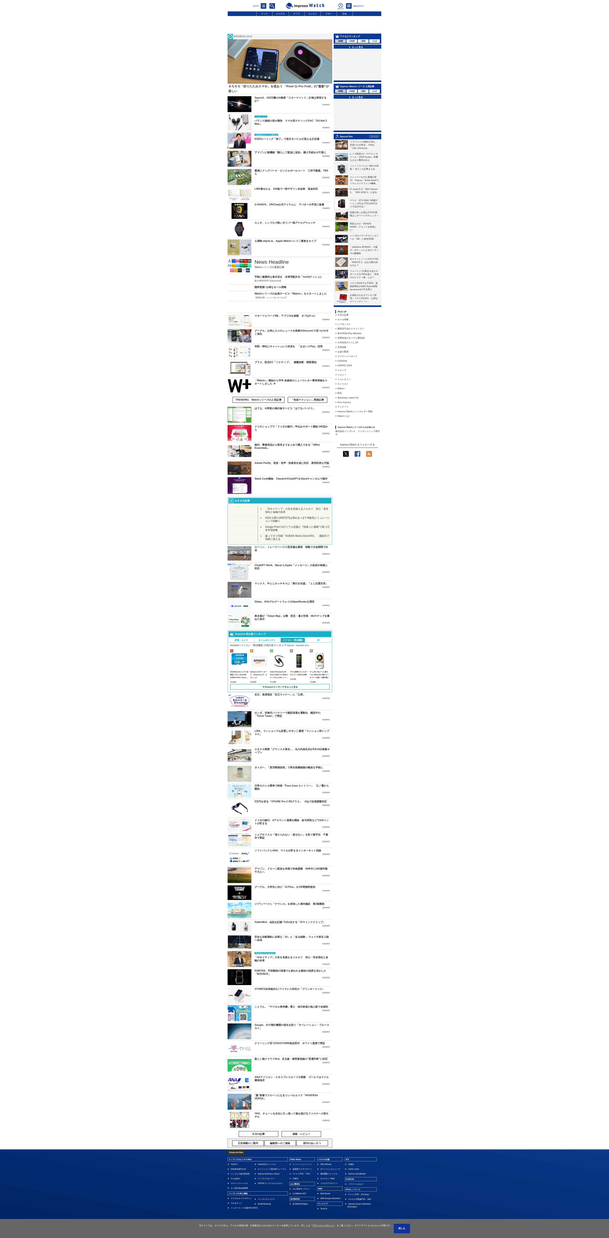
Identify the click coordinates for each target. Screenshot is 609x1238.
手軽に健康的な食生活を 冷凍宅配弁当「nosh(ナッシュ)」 (289, 276)
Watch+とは (343, 430)
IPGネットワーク (353, 1201)
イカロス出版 (324, 1171)
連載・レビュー (301, 1145)
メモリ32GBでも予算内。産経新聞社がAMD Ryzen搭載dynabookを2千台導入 (364, 300)
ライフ (296, 13)
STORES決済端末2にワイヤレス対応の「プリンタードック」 (290, 1000)
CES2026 (342, 375)
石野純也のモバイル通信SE (351, 352)
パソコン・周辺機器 (293, 651)
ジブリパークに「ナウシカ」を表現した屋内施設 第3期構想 (289, 915)
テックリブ (323, 1215)
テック (264, 13)
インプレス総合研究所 (240, 1185)
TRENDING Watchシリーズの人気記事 (258, 411)
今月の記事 (343, 329)
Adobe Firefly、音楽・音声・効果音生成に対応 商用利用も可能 (292, 474)
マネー (328, 13)
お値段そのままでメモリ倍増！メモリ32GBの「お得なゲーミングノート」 (364, 312)
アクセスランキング (350, 36)
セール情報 (343, 334)
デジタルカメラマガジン (241, 1210)
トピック (341, 384)
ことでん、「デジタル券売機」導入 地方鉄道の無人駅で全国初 (291, 1018)
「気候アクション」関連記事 (307, 411)
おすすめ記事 (242, 512)
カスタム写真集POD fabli (359, 1211)
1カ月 (374, 41)
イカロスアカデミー (328, 1195)
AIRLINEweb (325, 1176)
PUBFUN (350, 1191)
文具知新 (341, 361)
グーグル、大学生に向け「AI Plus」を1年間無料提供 (285, 898)
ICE (347, 1171)
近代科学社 (295, 1211)
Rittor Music (295, 1171)
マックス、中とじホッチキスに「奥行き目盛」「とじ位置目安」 (291, 595)
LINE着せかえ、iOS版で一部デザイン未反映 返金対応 (286, 188)
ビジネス (280, 13)
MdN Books (325, 1205)
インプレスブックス (266, 1211)
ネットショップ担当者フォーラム (272, 1181)
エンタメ (312, 13)
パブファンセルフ (355, 1196)
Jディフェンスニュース (330, 1181)
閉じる (402, 1228)
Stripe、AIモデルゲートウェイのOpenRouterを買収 (284, 613)
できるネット (236, 1215)
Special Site (346, 151)
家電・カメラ (241, 651)
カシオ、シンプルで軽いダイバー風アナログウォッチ (285, 222)
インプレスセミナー (266, 1190)
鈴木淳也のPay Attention (349, 348)
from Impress (344, 417)
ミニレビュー (344, 394)
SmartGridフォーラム (267, 1176)
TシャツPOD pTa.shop (358, 1206)
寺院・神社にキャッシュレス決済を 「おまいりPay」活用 (289, 358)
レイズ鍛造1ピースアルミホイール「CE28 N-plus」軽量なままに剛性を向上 (364, 171)
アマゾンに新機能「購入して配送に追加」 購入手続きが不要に (290, 152)
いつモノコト (344, 338)
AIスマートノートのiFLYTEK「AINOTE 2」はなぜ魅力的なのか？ (364, 276)
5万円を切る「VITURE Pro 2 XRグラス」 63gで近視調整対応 (291, 813)
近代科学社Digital (300, 1216)
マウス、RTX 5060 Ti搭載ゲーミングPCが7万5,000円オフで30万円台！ (364, 218)
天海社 (351, 1176)
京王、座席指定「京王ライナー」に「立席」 (280, 706)
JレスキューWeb (327, 1190)
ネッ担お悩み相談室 (239, 1200)
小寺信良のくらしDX (347, 357)
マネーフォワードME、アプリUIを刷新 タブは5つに (285, 327)
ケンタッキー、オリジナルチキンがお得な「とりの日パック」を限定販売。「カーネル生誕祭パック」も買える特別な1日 (360, 119)
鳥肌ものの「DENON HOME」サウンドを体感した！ (363, 241)
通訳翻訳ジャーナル (328, 1185)
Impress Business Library (268, 1185)
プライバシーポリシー (323, 1225)
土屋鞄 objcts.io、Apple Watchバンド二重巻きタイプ (285, 241)
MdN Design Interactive (330, 1210)
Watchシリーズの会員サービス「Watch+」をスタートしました (291, 309)
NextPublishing (264, 1216)
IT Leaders (235, 1190)
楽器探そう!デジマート (302, 1181)
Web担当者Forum (238, 1181)
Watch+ (341, 403)
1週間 (363, 41)
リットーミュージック (302, 1176)
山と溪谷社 (295, 1196)
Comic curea (353, 1181)
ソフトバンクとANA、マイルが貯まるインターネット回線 (288, 862)
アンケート (343, 421)
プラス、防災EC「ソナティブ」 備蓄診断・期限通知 (286, 373)
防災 (339, 407)
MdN (320, 1200)
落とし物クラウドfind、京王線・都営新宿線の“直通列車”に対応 (291, 1070)
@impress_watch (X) (347, 412)
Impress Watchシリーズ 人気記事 (357, 89)
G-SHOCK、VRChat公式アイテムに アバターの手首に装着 (289, 204)
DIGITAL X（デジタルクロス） (271, 1195)
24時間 (352, 41)
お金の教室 (343, 366)
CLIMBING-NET (299, 1205)
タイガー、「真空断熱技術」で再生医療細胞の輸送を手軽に (289, 779)
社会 (344, 13)
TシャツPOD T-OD (301, 1185)
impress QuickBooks (357, 1185)
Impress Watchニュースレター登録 (354, 426)
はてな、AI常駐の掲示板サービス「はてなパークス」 (285, 420)
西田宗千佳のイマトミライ (350, 343)
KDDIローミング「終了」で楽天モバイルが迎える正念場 (287, 139)
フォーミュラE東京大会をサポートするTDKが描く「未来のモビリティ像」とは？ (364, 288)
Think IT (234, 1176)
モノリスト (343, 398)
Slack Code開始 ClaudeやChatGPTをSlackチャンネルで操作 (291, 490)
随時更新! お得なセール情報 (270, 297)
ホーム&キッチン (267, 651)
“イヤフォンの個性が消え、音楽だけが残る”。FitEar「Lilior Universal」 (363, 159)
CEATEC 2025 (344, 380)
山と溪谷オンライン (301, 1200)
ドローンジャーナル (239, 1195)
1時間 (340, 41)
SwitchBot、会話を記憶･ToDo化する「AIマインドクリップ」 (290, 933)
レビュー (341, 389)
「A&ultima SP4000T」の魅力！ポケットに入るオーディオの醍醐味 (364, 264)
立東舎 (295, 1190)
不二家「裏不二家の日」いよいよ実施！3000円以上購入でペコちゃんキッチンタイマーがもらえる (360, 136)
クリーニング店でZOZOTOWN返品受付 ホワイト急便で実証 (290, 1055)
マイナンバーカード (347, 371)
